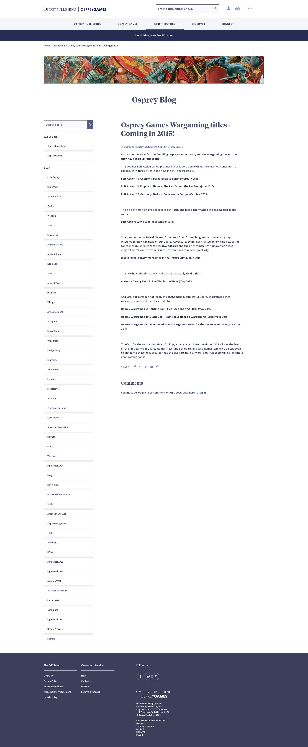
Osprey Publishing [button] (87, 23)
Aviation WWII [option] (54, 581)
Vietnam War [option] (53, 369)
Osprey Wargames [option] (56, 523)
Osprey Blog (59, 45)
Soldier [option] (51, 504)
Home (47, 45)
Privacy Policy (50, 681)
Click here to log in (194, 392)
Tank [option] (50, 532)
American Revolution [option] (57, 427)
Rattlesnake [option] (53, 600)
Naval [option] (50, 446)
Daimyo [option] (51, 638)
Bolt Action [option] (53, 484)
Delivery (85, 686)
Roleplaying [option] (53, 177)
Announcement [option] (55, 311)
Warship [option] (51, 456)
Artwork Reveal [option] (55, 196)
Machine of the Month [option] (58, 494)
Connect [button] (227, 23)
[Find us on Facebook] (140, 676)
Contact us (86, 681)
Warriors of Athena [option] (57, 590)
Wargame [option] (52, 321)
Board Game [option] (53, 331)
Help (83, 675)
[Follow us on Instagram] (148, 676)
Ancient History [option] (55, 244)
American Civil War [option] (56, 513)
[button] (237, 8)
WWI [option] (49, 273)
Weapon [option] (51, 215)
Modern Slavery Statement (57, 691)
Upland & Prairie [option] (55, 629)
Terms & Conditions (54, 686)
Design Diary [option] (53, 350)
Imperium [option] (52, 379)
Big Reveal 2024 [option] (55, 465)
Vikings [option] (51, 302)
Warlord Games (209, 166)
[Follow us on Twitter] (155, 676)
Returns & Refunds (90, 691)
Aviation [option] (51, 398)
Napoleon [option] (52, 263)
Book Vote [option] (52, 186)
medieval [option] (52, 292)
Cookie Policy (50, 697)
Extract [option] (51, 436)
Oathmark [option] (52, 609)
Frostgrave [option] (53, 388)
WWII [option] (49, 225)
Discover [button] (198, 23)
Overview (48, 675)
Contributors (164, 23)
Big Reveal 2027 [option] (55, 619)
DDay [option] (50, 552)
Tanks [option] (50, 206)
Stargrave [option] (52, 359)
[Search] (215, 9)
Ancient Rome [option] (54, 254)
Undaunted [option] (52, 340)
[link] (134, 367)
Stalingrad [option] (52, 235)
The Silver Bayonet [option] (56, 408)
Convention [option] (53, 417)
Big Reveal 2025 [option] (55, 561)
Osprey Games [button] (128, 23)
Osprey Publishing (56, 146)
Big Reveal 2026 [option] (55, 571)
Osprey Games (54, 155)
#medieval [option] (52, 542)
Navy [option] (49, 475)
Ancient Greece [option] (55, 283)
